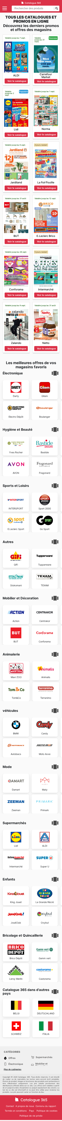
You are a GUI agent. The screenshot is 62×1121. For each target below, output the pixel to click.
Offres (12, 1058)
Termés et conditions (16, 1110)
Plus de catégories (12, 1069)
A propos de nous (25, 1106)
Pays (31, 1111)
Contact (10, 1106)
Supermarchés (44, 1057)
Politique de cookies (47, 1110)
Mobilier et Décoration (41, 1065)
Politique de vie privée (31, 1115)
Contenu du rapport (46, 1106)
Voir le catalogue (16, 81)
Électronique (15, 1064)
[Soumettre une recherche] (56, 8)
